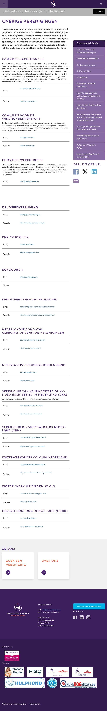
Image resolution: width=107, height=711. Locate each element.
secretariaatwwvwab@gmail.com (33, 494)
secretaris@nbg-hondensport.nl (32, 340)
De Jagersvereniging (86, 65)
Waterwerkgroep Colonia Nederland (88, 137)
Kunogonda (82, 78)
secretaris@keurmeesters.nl (31, 406)
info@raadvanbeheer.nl (51, 610)
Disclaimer (35, 704)
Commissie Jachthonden (88, 43)
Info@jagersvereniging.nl (30, 215)
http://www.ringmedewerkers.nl (32, 447)
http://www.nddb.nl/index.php (31, 526)
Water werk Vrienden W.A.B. (86, 146)
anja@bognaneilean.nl (29, 277)
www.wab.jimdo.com (28, 502)
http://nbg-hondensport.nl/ (30, 348)
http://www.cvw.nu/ (27, 146)
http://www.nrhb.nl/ (27, 381)
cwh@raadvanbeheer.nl (29, 181)
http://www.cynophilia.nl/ (29, 253)
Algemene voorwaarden (14, 704)
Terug (101, 12)
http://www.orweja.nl (28, 101)
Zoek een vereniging (33, 11)
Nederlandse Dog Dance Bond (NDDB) (88, 155)
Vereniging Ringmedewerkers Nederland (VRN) (89, 128)
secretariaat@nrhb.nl (28, 372)
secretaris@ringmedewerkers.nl (33, 437)
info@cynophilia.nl (27, 244)
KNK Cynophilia (84, 71)
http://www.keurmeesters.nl (31, 414)
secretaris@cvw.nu (27, 137)
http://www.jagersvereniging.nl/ (32, 223)
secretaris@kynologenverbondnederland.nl (37, 307)
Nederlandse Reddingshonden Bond (89, 106)
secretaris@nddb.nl (28, 518)
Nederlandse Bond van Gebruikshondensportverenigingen (89, 96)
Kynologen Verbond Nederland (86, 85)
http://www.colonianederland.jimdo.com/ (36, 473)
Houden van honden (12, 11)
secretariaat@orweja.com (30, 88)
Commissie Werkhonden (88, 59)
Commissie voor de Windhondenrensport (86, 51)
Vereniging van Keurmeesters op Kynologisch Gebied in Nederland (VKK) (89, 117)
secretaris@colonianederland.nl (33, 465)
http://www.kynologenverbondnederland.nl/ (37, 315)
